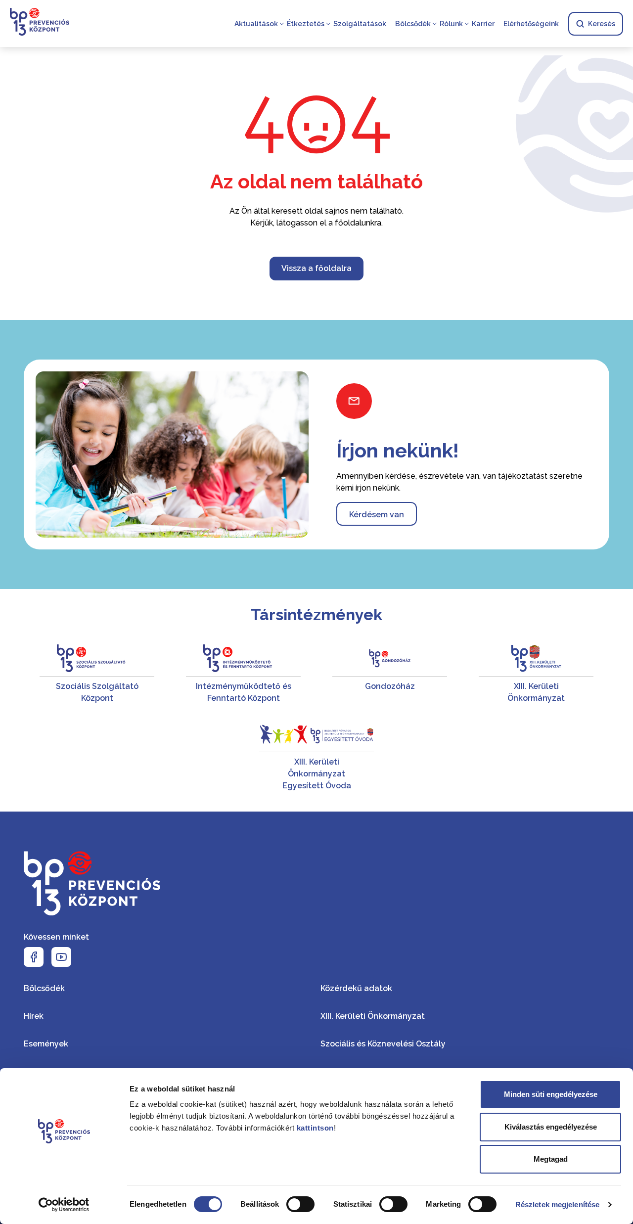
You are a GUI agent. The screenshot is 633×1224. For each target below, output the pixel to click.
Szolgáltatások (359, 24)
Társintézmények (316, 614)
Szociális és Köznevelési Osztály (383, 1043)
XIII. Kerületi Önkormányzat (372, 1016)
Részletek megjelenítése (557, 1204)
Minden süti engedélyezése (550, 1094)
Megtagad (551, 1159)
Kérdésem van (376, 514)
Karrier (483, 24)
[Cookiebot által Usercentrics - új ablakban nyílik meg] (64, 1204)
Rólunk (451, 24)
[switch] (300, 1204)
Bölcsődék (413, 24)
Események (46, 1043)
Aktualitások (256, 24)
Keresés (601, 24)
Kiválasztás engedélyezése (550, 1127)
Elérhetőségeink (531, 24)
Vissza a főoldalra (316, 268)
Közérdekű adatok (356, 988)
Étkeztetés (305, 24)
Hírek (34, 1016)
